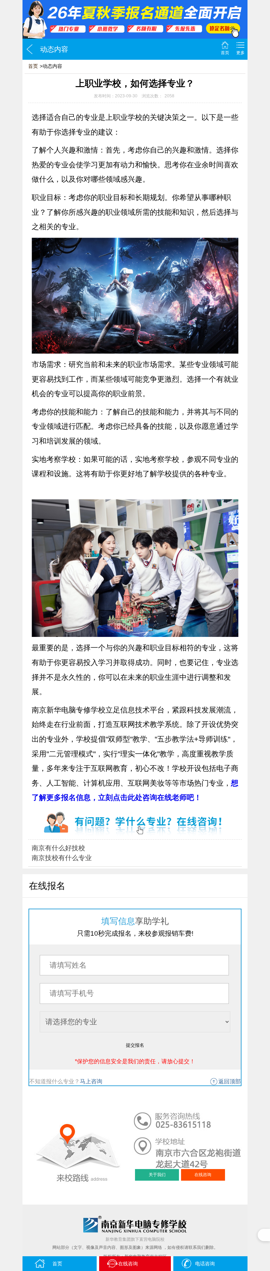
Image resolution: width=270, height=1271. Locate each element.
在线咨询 (202, 1174)
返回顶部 (229, 1081)
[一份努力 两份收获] (135, 19)
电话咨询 (205, 1263)
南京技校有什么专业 (62, 858)
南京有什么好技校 (58, 848)
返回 (29, 49)
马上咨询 (91, 1081)
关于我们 (157, 1174)
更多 (240, 52)
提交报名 (135, 1045)
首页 (225, 52)
